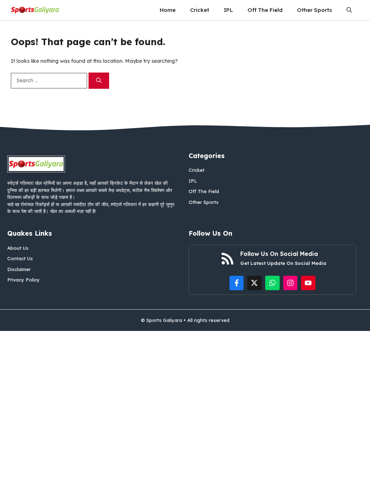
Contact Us (20, 258)
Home (168, 9)
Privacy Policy (23, 280)
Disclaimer (19, 269)
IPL (228, 9)
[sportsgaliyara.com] (35, 10)
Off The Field (265, 9)
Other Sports (314, 9)
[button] (349, 10)
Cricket (199, 9)
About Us (18, 248)
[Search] (99, 81)
